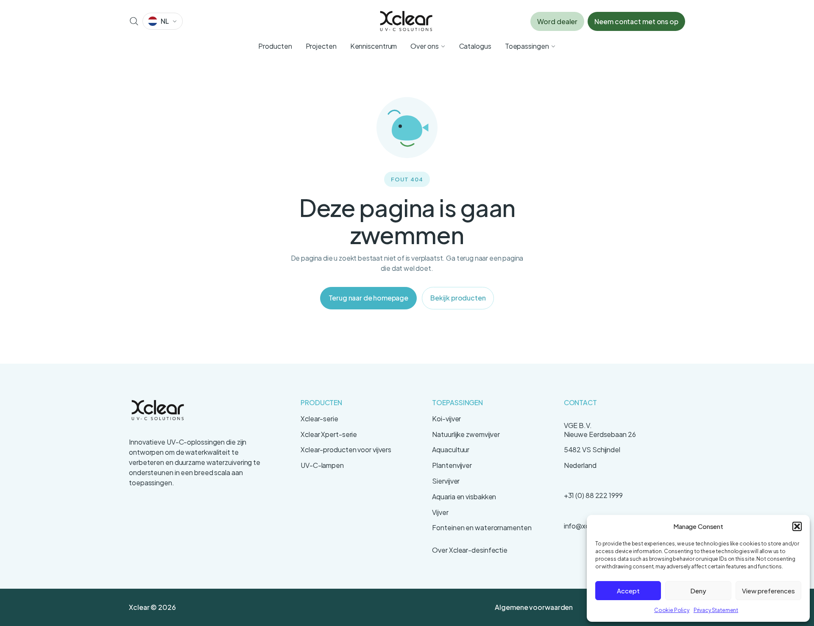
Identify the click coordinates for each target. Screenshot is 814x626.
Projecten (321, 46)
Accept (628, 591)
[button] (797, 526)
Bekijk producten (457, 297)
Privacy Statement (716, 610)
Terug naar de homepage (368, 297)
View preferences (768, 591)
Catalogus (475, 46)
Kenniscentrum (373, 46)
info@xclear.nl (586, 525)
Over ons (424, 46)
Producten (275, 46)
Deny (698, 591)
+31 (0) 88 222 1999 (593, 495)
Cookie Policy (671, 610)
